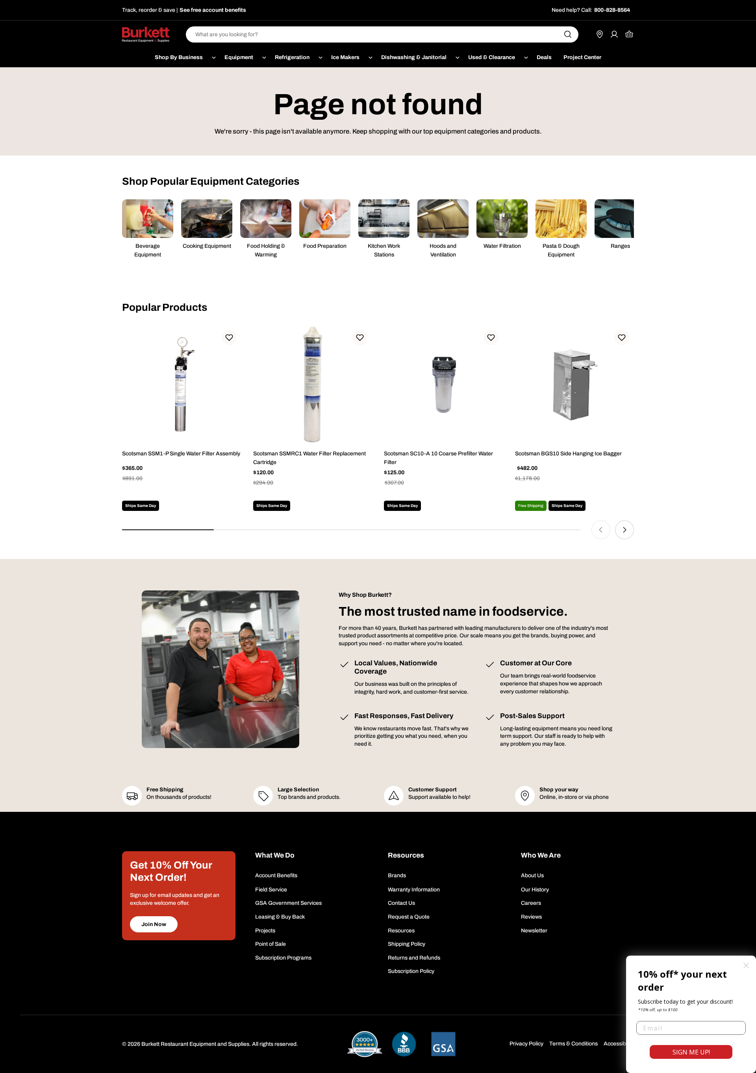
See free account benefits (213, 10)
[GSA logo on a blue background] (443, 1044)
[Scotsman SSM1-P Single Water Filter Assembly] (181, 385)
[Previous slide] (600, 529)
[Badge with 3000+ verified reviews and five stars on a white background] (364, 1044)
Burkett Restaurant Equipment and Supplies (195, 1044)
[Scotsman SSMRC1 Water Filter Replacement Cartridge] (312, 385)
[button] (229, 337)
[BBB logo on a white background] (404, 1044)
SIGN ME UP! (691, 1052)
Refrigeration (292, 57)
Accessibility (619, 1044)
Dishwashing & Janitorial (414, 57)
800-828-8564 (612, 10)
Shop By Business (179, 57)
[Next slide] (624, 529)
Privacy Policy (526, 1044)
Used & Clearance (491, 57)
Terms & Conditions (573, 1044)
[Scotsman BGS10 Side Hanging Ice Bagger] (574, 385)
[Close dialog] (746, 965)
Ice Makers (345, 57)
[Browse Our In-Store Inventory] (599, 34)
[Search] (567, 34)
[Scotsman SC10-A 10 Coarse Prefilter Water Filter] (443, 385)
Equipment (238, 57)
